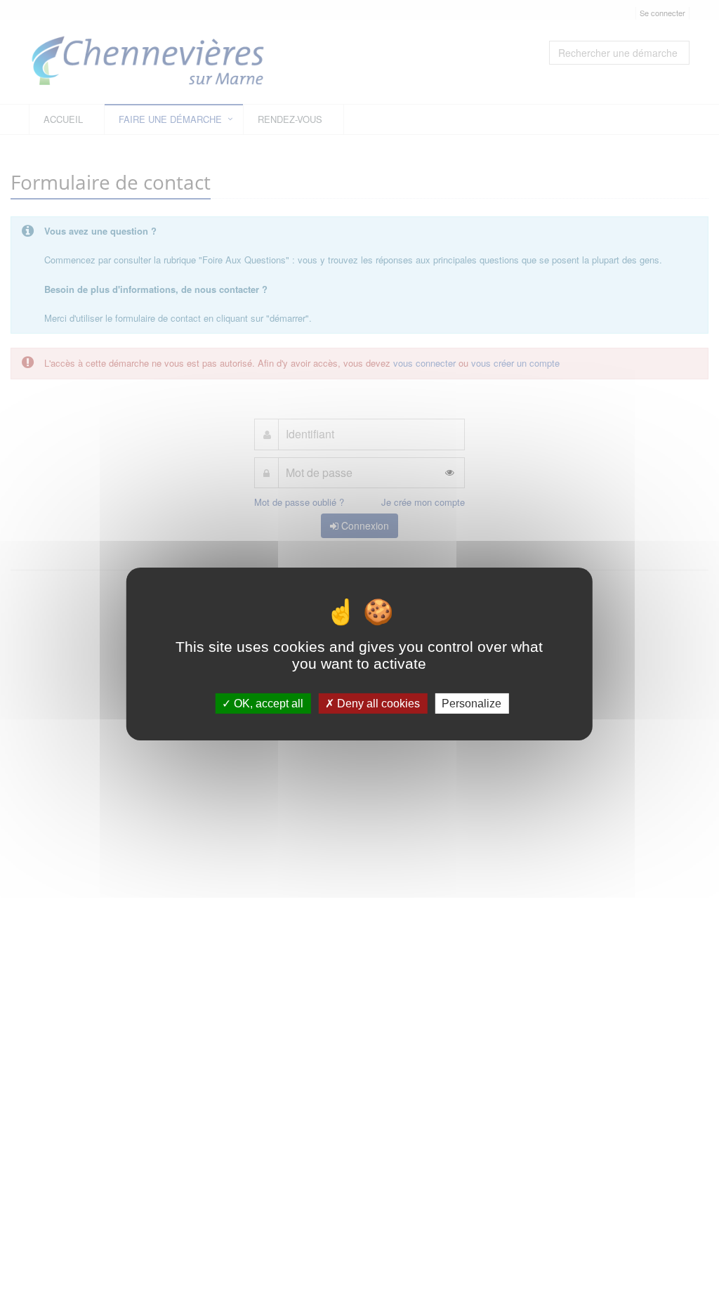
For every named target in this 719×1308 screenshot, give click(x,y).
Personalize (471, 703)
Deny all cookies (377, 703)
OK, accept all (267, 703)
